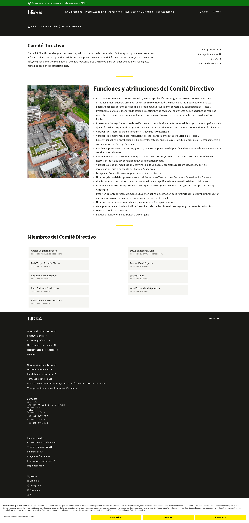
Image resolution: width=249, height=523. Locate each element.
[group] (58, 252)
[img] (35, 12)
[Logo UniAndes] (35, 12)
